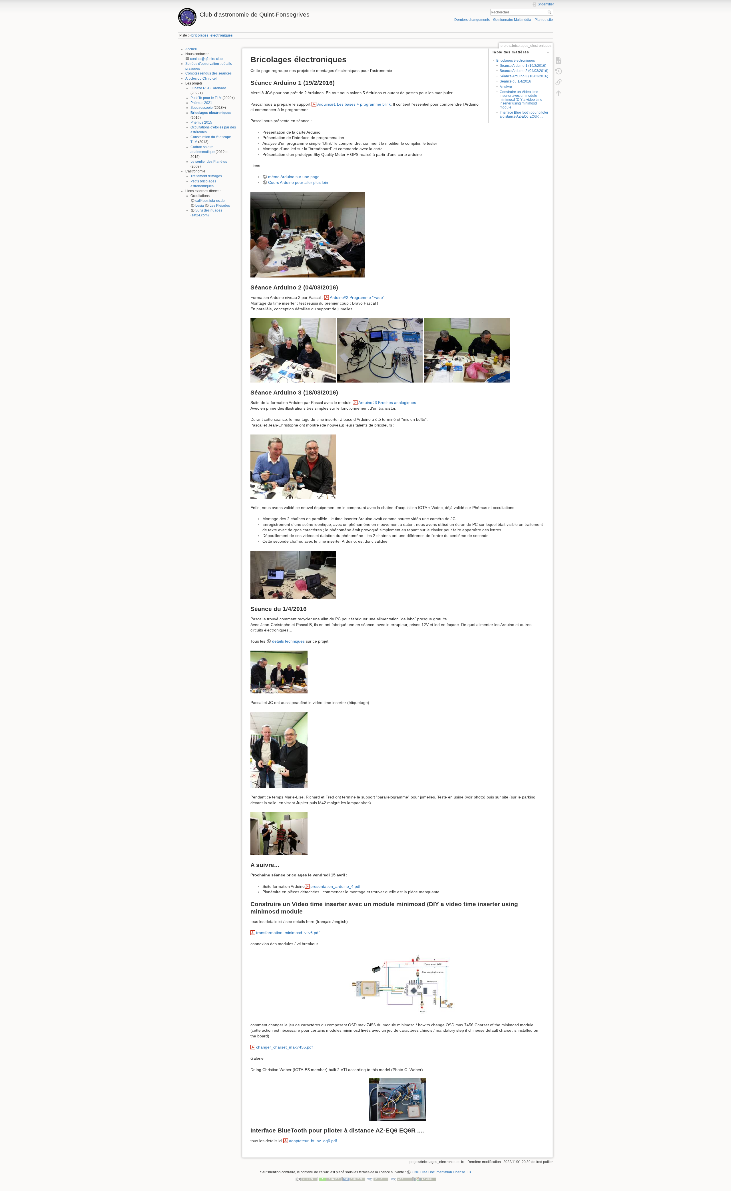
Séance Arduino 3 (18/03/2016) (524, 76)
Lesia (199, 206)
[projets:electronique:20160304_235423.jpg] (467, 350)
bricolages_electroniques (212, 35)
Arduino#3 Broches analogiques (387, 402)
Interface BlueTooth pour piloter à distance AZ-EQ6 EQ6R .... (524, 114)
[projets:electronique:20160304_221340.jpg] (293, 350)
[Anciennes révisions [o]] (558, 71)
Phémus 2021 (201, 103)
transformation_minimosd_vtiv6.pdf (288, 932)
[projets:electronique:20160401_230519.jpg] (279, 749)
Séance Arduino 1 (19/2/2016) (523, 66)
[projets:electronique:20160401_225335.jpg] (279, 671)
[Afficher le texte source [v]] (558, 60)
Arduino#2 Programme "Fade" (357, 297)
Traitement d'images (206, 176)
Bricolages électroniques (210, 113)
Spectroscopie (201, 108)
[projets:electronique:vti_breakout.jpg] (397, 984)
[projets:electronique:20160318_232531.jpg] (293, 466)
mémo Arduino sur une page (294, 176)
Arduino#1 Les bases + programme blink (354, 104)
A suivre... (507, 87)
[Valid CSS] (401, 1179)
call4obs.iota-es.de (210, 201)
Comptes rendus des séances (208, 73)
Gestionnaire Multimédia (512, 20)
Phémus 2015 (201, 122)
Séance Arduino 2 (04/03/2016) (524, 71)
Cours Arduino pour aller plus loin (298, 182)
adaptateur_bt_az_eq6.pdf (313, 1140)
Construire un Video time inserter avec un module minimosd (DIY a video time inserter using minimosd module (521, 99)
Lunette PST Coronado (208, 88)
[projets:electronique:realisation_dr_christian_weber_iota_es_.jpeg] (397, 1099)
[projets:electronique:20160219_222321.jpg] (307, 234)
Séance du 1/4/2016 (515, 81)
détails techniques (288, 641)
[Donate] (330, 1179)
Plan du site (544, 20)
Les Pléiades (220, 206)
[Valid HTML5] (377, 1179)
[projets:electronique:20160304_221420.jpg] (380, 350)
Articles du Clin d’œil (201, 79)
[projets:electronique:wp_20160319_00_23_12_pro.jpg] (293, 574)
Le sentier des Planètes (208, 162)
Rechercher (550, 12)
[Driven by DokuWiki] (424, 1179)
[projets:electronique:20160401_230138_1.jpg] (279, 833)
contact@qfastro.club (206, 59)
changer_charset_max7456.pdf (284, 1047)
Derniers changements (472, 20)
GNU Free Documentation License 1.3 (441, 1172)
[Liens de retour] (558, 82)
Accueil (191, 49)
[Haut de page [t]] (558, 93)
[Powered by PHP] (353, 1179)
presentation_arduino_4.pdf (335, 886)
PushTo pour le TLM (206, 98)
